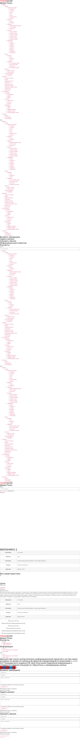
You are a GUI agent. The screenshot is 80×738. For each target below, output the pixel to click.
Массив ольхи (11, 70)
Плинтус (4, 114)
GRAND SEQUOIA (12, 109)
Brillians (12, 48)
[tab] (40, 589)
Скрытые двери (9, 73)
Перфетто (12, 43)
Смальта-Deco (13, 33)
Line (11, 13)
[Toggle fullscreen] (6, 735)
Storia (11, 60)
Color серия (13, 27)
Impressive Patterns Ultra (11, 87)
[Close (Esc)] (1, 735)
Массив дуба (11, 72)
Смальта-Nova (13, 37)
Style (11, 15)
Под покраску (8, 118)
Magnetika (12, 51)
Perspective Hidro (9, 85)
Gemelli (12, 45)
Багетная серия (14, 64)
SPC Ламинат (5, 91)
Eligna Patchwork (9, 81)
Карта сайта (5, 651)
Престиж (12, 28)
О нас (3, 648)
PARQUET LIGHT (11, 111)
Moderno (12, 22)
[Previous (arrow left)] (1, 737)
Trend (11, 21)
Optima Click (11, 100)
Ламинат (4, 76)
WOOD (9, 97)
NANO (9, 96)
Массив (7, 69)
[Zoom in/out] (8, 735)
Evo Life (9, 102)
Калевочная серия (14, 67)
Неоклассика (13, 16)
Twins (11, 42)
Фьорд (11, 18)
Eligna (6, 79)
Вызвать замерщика (10, 237)
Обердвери (10, 40)
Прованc (12, 9)
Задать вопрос (7, 239)
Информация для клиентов (13, 243)
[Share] (3, 735)
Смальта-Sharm (14, 39)
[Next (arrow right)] (3, 737)
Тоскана (12, 10)
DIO (11, 57)
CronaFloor (7, 93)
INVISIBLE (10, 75)
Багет (11, 12)
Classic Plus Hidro (9, 78)
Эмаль (6, 6)
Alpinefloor (7, 105)
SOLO (9, 108)
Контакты (4, 245)
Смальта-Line (13, 36)
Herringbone (10, 94)
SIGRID (9, 106)
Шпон (6, 54)
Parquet (9, 103)
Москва (9, 30)
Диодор (9, 19)
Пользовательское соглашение (10, 649)
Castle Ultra (8, 88)
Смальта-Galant (14, 34)
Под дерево (8, 117)
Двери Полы (6, 3)
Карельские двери (12, 7)
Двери (4, 4)
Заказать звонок (8, 241)
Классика (12, 66)
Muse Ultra (7, 90)
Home (1, 491)
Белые (6, 115)
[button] (40, 120)
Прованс (12, 46)
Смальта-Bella (13, 31)
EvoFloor (7, 99)
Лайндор (10, 24)
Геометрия (12, 52)
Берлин (12, 49)
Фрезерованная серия (15, 25)
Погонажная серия (14, 63)
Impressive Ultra (9, 84)
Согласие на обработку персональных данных (12, 684)
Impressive (7, 82)
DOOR (6, 483)
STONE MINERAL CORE (13, 112)
